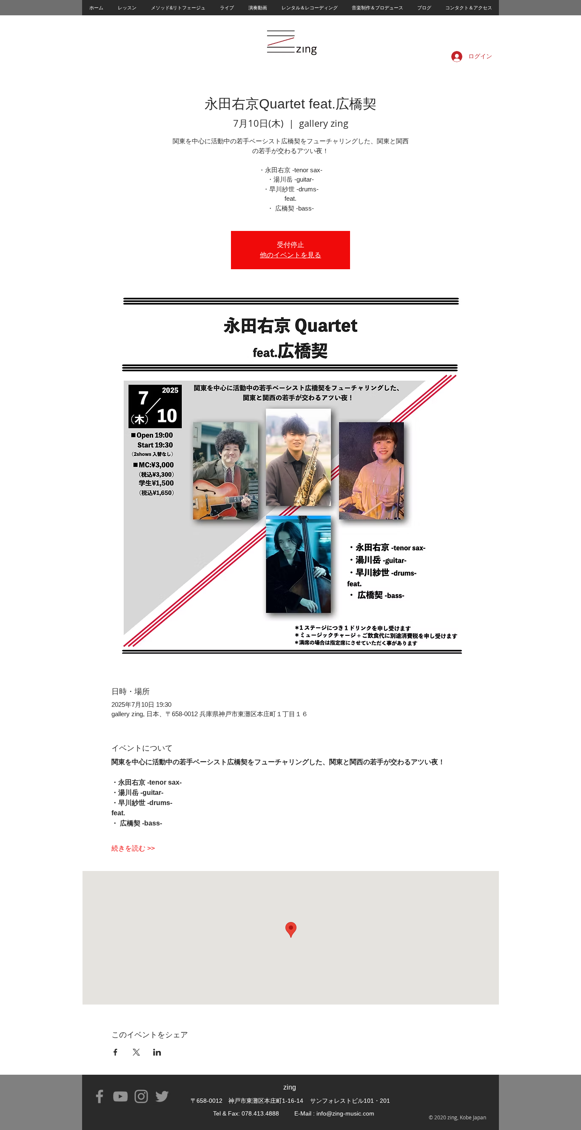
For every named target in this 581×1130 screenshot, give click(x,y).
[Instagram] (141, 1096)
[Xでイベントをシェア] (136, 1052)
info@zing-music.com (345, 1113)
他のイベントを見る (290, 255)
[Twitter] (162, 1096)
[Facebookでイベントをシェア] (115, 1052)
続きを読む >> (133, 848)
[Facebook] (99, 1096)
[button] (126, 7)
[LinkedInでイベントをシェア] (157, 1052)
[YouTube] (120, 1096)
